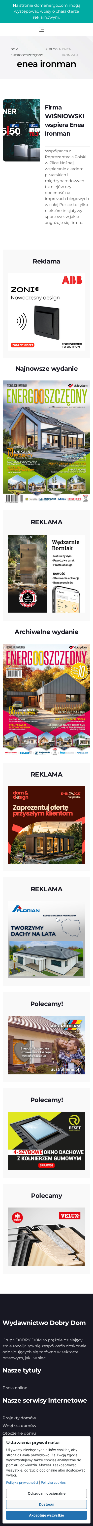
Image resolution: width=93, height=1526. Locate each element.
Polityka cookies (53, 1482)
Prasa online (14, 1387)
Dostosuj (46, 1504)
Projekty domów (19, 1418)
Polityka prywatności (22, 1482)
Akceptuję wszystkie (46, 1515)
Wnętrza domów (19, 1425)
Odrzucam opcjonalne (46, 1493)
